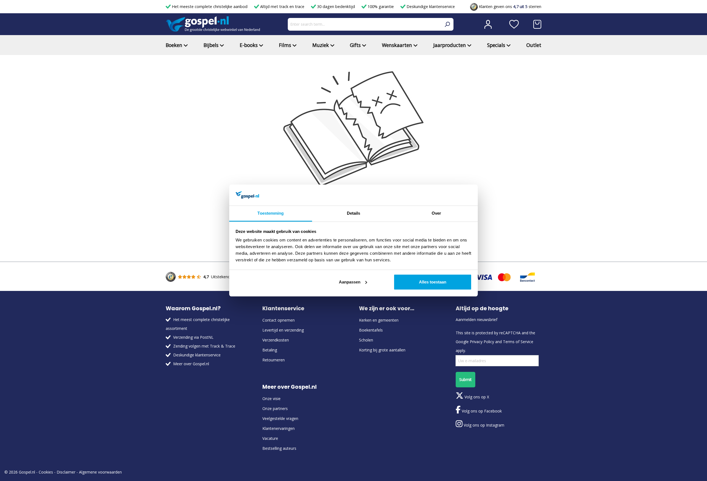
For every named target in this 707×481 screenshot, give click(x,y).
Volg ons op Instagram (483, 425)
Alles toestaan (432, 282)
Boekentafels (371, 330)
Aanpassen (349, 282)
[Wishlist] (514, 24)
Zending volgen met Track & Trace (204, 346)
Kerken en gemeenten (379, 320)
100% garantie (380, 6)
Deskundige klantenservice (430, 6)
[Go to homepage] (213, 24)
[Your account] (488, 24)
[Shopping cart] (537, 24)
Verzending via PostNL (193, 337)
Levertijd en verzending (283, 330)
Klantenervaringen (278, 428)
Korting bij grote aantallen (382, 350)
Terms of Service (518, 341)
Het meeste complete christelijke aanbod (210, 6)
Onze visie (271, 398)
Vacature (270, 438)
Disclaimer (66, 472)
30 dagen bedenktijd (336, 6)
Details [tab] (353, 213)
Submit (465, 379)
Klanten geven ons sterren (509, 6)
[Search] (447, 24)
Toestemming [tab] (270, 213)
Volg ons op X (476, 396)
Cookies (46, 472)
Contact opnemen (278, 320)
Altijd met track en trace (282, 6)
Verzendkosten (275, 340)
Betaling (269, 350)
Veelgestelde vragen (280, 418)
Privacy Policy (482, 341)
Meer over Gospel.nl (191, 363)
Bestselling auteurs (279, 448)
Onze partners (275, 408)
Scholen (366, 340)
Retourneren (273, 359)
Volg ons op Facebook (481, 411)
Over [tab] (436, 213)
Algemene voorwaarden (100, 472)
